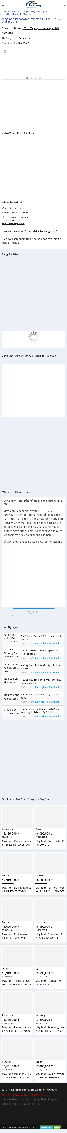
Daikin (38, 829)
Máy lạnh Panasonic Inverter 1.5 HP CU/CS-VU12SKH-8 (16, 1077)
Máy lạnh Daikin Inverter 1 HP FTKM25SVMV (16, 936)
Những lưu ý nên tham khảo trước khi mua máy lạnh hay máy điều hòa (41, 710)
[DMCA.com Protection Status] (51, 1127)
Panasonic (25, 38)
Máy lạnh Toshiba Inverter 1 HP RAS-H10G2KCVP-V (16, 984)
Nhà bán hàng (41, 231)
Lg (36, 968)
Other (5, 968)
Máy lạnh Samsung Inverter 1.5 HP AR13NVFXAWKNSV (50, 1031)
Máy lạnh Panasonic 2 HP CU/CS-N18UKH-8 (50, 936)
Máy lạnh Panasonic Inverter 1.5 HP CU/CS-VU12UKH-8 (16, 844)
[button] (27, 78)
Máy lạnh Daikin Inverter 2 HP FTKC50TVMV (16, 889)
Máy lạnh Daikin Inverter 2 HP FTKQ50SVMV (50, 1075)
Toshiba (39, 875)
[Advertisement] (33, 103)
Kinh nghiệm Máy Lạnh (47, 643)
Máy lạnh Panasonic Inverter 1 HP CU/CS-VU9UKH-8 (16, 1031)
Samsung (40, 1015)
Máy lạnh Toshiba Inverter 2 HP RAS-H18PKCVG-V (49, 891)
